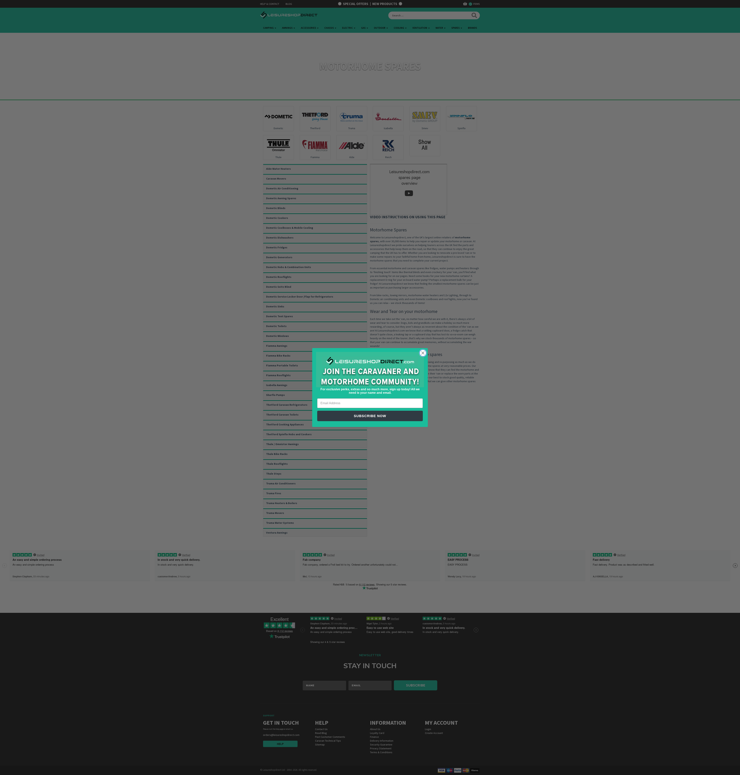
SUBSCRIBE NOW (370, 416)
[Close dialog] (423, 353)
